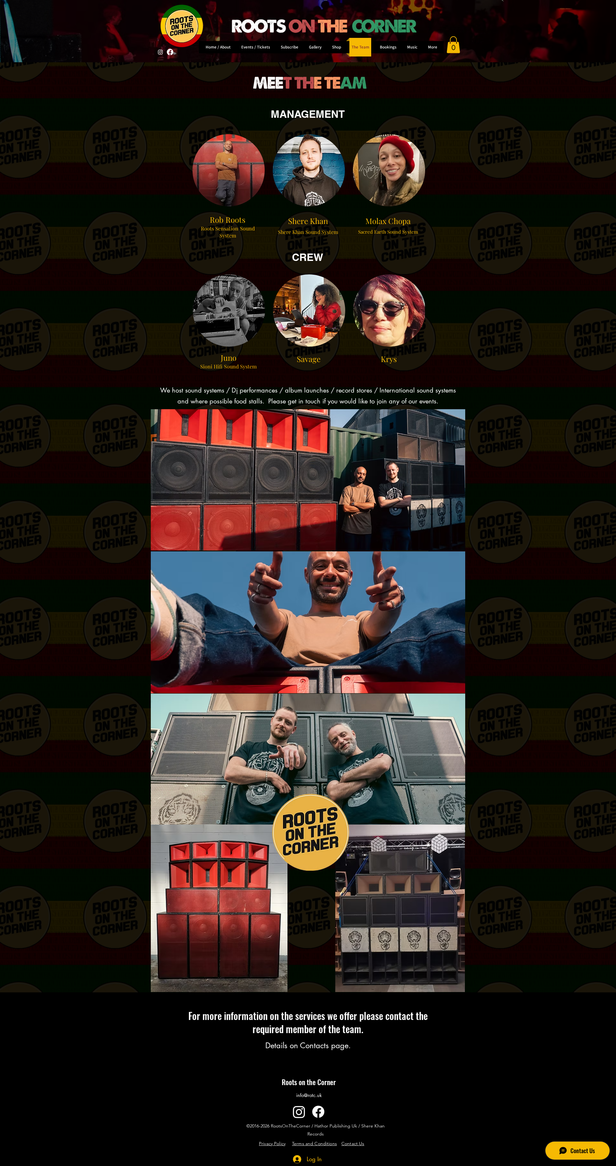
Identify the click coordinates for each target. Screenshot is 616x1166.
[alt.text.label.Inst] (160, 52)
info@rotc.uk (309, 1095)
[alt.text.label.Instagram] (299, 1112)
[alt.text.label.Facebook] (170, 52)
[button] (453, 44)
